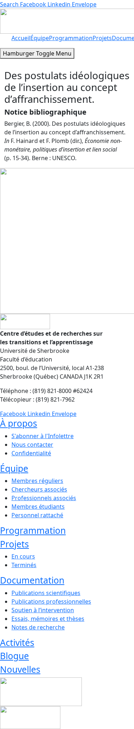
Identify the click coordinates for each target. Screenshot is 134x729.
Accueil (20, 38)
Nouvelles (20, 669)
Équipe (39, 38)
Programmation (71, 38)
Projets (102, 38)
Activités (17, 642)
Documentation (32, 580)
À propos (18, 423)
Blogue (14, 656)
